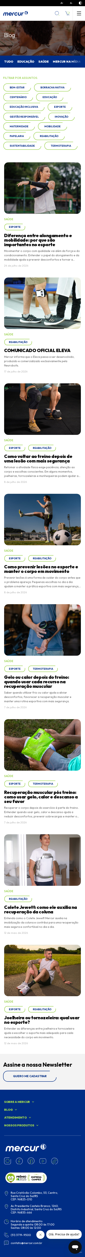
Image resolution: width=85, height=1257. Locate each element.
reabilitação (49, 136)
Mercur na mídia (67, 61)
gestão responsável (24, 116)
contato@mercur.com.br (26, 1243)
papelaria (17, 136)
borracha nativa (52, 87)
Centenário (18, 97)
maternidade (19, 126)
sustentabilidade (22, 145)
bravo (80, 1252)
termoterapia (61, 145)
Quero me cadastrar (30, 1076)
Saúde (43, 61)
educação (49, 97)
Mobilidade (52, 126)
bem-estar (17, 87)
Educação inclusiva (24, 106)
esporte (60, 106)
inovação (61, 116)
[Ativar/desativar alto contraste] (80, 3)
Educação (25, 61)
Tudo (8, 61)
